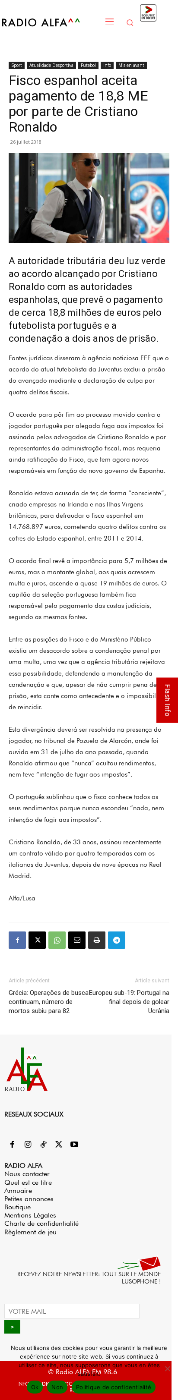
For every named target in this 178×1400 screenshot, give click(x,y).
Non (57, 1387)
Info (107, 65)
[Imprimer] (96, 940)
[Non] (167, 1368)
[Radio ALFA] (50, 22)
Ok (35, 1387)
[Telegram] (116, 940)
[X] (37, 940)
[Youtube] (74, 1145)
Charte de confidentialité (41, 1223)
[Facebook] (17, 940)
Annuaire (18, 1190)
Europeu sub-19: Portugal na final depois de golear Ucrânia (129, 1002)
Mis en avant (131, 65)
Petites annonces (29, 1199)
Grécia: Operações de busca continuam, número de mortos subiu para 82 (49, 1002)
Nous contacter (27, 1174)
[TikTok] (43, 1145)
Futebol (88, 65)
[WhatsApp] (57, 940)
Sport (16, 65)
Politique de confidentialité (113, 1387)
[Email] (77, 940)
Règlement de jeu (30, 1232)
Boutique (17, 1207)
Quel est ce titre (28, 1182)
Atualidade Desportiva (51, 65)
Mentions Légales (30, 1215)
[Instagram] (27, 1145)
